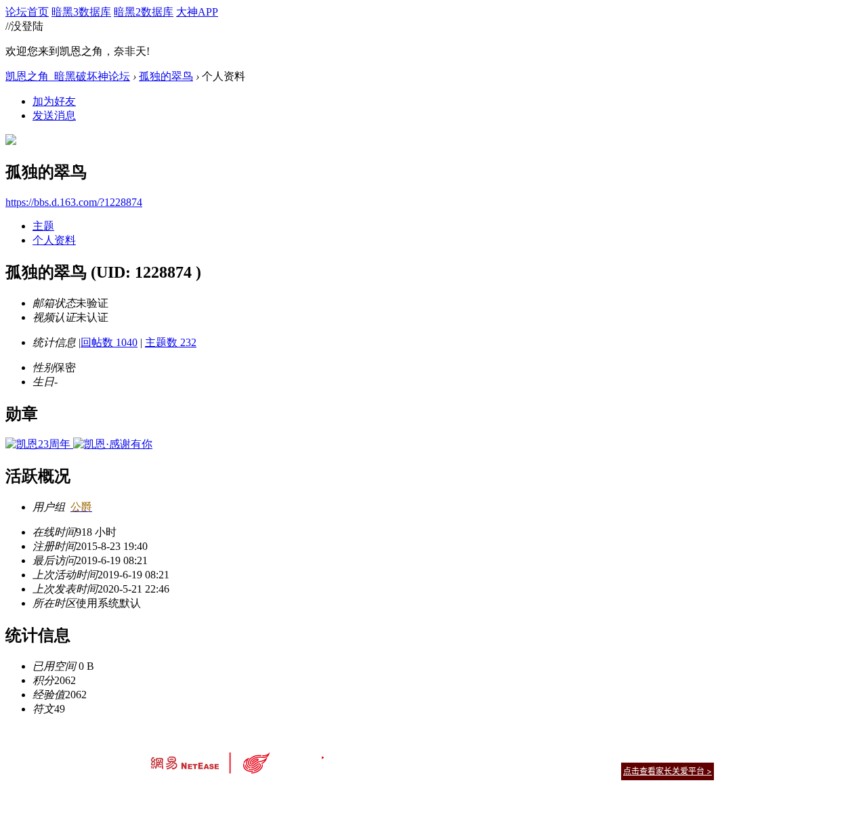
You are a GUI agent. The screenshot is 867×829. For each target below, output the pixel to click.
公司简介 (372, 754)
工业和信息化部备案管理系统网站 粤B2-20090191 (339, 795)
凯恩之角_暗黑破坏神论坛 (67, 76)
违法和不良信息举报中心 (195, 795)
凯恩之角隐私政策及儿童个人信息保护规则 (516, 754)
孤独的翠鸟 (166, 76)
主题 (43, 226)
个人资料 (54, 240)
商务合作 (657, 754)
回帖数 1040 (109, 342)
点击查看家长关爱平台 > (667, 771)
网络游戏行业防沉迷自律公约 (530, 770)
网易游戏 (616, 754)
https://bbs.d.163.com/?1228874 (73, 202)
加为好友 (54, 101)
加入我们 (697, 754)
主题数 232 (170, 342)
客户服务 (413, 754)
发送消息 (54, 115)
